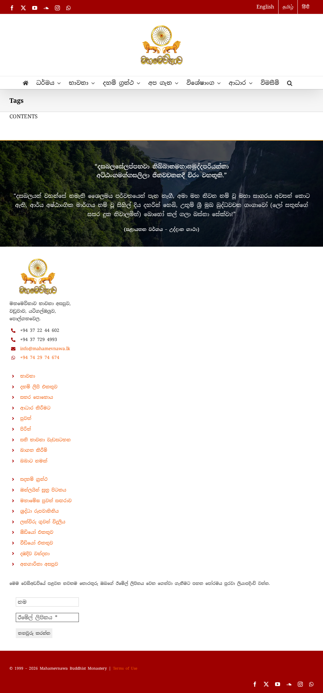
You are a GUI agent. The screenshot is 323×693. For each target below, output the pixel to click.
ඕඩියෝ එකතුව (36, 532)
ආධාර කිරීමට (35, 408)
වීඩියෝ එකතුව (36, 543)
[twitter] (266, 684)
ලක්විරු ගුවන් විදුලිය (42, 522)
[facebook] (254, 684)
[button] (289, 82)
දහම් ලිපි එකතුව (38, 387)
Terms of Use (125, 668)
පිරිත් (25, 429)
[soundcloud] (288, 684)
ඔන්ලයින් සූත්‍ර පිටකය (43, 490)
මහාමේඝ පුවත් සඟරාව (46, 500)
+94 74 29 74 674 (39, 357)
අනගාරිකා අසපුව (39, 564)
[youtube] (277, 684)
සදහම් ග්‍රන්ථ (34, 479)
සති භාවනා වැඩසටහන (45, 440)
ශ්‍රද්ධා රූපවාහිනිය (39, 511)
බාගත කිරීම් (33, 450)
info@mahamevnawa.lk (45, 348)
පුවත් (25, 418)
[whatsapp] (311, 684)
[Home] (25, 82)
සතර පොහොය (36, 397)
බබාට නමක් (33, 461)
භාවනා (27, 376)
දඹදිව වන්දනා (35, 553)
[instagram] (300, 684)
